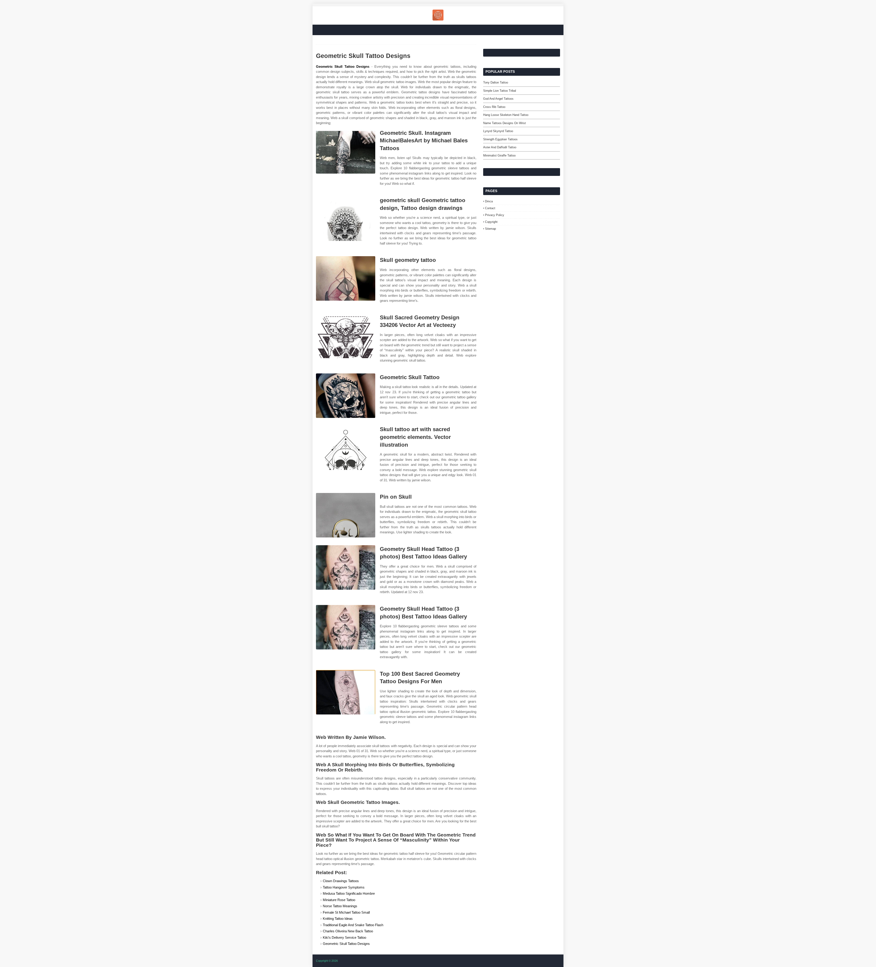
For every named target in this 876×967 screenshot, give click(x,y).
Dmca (489, 201)
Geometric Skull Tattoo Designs (342, 66)
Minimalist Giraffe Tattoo (499, 155)
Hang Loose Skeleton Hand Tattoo (505, 115)
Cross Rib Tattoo (494, 107)
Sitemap (490, 228)
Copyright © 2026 (327, 960)
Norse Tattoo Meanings (340, 906)
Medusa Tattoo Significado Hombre (349, 893)
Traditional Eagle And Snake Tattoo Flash (353, 925)
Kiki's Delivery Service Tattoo (344, 937)
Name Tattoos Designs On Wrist (504, 123)
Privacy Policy (494, 215)
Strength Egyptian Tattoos (500, 139)
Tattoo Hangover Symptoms (344, 887)
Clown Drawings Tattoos (341, 881)
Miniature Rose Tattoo (339, 900)
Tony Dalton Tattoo (495, 82)
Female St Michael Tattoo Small (346, 912)
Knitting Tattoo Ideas (338, 918)
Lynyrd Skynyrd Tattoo (498, 131)
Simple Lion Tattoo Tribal (499, 90)
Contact (490, 208)
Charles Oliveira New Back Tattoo (348, 931)
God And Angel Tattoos (498, 98)
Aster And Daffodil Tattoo (499, 147)
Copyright (491, 222)
